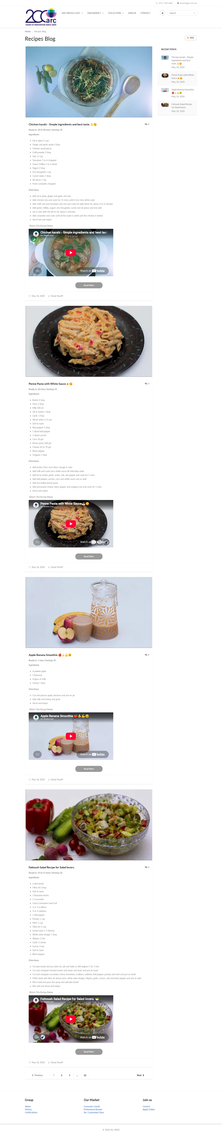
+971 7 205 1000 (165, 3)
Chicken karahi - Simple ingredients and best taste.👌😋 (182, 60)
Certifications (31, 1112)
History (28, 1109)
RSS (192, 37)
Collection (114, 13)
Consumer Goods (92, 1106)
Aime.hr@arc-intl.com (188, 3)
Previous (39, 1075)
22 (85, 1075)
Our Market (94, 13)
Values (28, 1106)
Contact (145, 13)
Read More (89, 285)
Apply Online (149, 1109)
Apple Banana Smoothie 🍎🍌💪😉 (183, 91)
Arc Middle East (71, 13)
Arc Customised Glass (94, 1112)
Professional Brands (93, 1109)
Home (28, 31)
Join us (132, 13)
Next (139, 1075)
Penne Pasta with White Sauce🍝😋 (183, 76)
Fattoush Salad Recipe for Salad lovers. (182, 106)
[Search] (194, 13)
